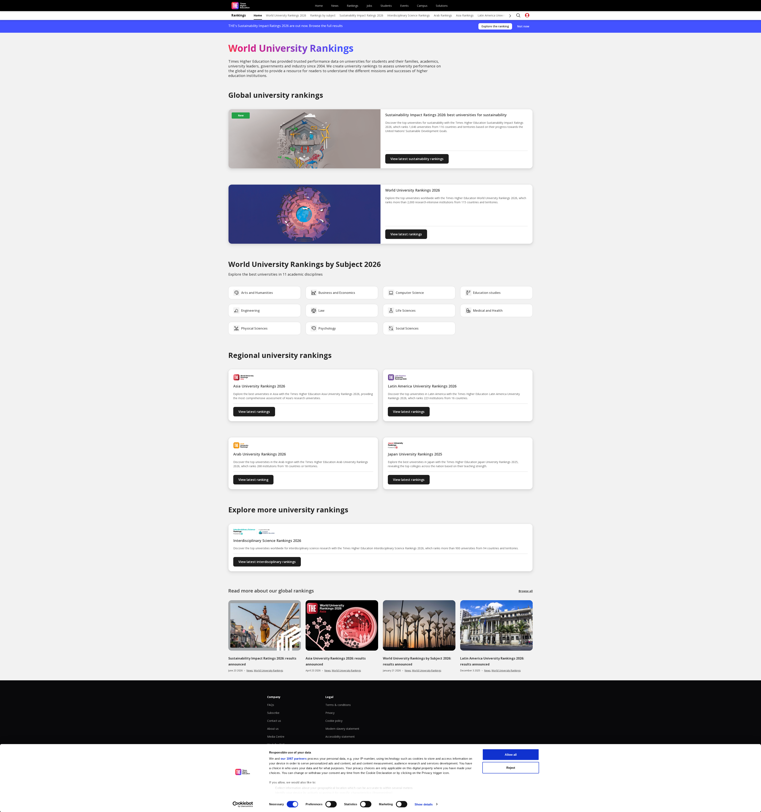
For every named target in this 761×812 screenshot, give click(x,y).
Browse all (526, 591)
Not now (523, 26)
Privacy (330, 713)
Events (404, 6)
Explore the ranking (495, 26)
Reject (510, 767)
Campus (422, 6)
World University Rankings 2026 (286, 15)
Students (386, 6)
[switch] (331, 804)
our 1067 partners (294, 758)
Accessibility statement (340, 736)
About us (273, 729)
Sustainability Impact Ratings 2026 (361, 15)
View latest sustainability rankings (417, 159)
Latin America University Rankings (499, 15)
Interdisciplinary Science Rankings (408, 15)
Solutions (442, 6)
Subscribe (273, 713)
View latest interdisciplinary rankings (267, 562)
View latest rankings (406, 234)
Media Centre (275, 736)
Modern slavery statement (342, 729)
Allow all (511, 754)
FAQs (270, 705)
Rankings (352, 6)
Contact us (274, 721)
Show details (424, 804)
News (334, 6)
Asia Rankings (465, 15)
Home (319, 6)
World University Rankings (268, 670)
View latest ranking (253, 479)
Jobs (369, 6)
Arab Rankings (443, 15)
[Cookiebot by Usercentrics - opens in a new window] (243, 804)
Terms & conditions (338, 705)
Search (518, 15)
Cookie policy (333, 721)
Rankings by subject (323, 15)
